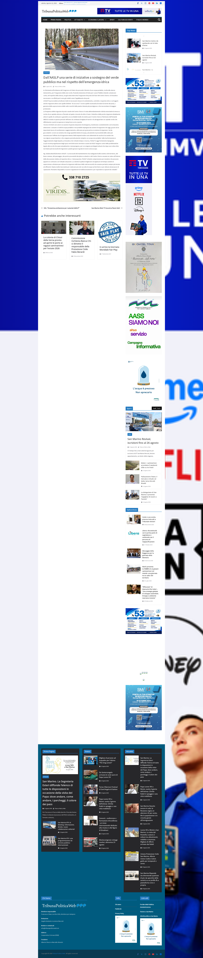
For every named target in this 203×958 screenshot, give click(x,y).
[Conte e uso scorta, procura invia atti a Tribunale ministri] (134, 521)
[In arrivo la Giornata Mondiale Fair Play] (109, 222)
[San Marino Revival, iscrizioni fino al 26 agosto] (134, 47)
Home (45, 20)
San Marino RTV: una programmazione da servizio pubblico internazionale (65, 841)
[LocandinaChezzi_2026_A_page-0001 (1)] (144, 243)
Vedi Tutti (156, 408)
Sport (112, 20)
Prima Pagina (56, 20)
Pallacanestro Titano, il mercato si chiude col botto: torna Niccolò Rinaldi (149, 480)
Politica (67, 20)
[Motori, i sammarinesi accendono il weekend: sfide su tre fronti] (132, 467)
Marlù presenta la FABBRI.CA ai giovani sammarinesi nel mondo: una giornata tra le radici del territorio (150, 572)
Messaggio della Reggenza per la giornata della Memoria (148, 554)
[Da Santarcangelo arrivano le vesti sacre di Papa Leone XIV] (90, 776)
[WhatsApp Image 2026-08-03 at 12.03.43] (144, 108)
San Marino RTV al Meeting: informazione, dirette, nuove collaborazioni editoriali (73, 4)
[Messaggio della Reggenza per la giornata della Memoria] (134, 556)
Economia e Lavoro (96, 20)
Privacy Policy (119, 913)
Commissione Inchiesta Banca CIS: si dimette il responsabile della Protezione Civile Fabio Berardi (81, 245)
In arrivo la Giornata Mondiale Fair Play (109, 248)
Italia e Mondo (142, 20)
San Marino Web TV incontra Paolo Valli (106, 208)
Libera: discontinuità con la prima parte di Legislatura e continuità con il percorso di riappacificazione (149, 536)
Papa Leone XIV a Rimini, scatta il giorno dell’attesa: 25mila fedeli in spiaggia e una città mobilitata (107, 804)
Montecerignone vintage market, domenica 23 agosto (108, 842)
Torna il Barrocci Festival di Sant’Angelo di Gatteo (108, 788)
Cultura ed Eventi (125, 20)
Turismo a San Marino (146, 912)
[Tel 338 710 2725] (81, 175)
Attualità (78, 20)
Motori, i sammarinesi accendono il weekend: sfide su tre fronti (149, 465)
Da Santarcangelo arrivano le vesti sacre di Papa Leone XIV (108, 774)
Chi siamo (118, 904)
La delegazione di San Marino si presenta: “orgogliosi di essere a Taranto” (149, 495)
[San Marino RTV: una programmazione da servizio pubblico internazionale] (49, 843)
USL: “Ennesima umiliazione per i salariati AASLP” (62, 208)
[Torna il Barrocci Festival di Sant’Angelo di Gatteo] (90, 790)
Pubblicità (118, 909)
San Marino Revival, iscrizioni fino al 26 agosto (149, 47)
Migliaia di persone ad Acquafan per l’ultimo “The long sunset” (107, 760)
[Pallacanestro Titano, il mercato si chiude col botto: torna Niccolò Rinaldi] (132, 481)
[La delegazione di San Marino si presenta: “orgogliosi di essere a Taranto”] (132, 497)
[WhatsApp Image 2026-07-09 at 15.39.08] (144, 359)
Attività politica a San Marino (149, 916)
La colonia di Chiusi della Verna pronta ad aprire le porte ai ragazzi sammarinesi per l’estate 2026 (53, 243)
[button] (84, 19)
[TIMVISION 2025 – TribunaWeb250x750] (139, 157)
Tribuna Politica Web (59, 86)
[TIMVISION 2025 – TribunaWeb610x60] (129, 9)
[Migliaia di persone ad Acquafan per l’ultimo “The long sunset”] (90, 762)
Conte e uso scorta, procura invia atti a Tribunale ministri (149, 519)
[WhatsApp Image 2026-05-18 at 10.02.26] (144, 297)
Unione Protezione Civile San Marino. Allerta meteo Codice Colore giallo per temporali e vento (149, 859)
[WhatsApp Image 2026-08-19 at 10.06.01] (144, 79)
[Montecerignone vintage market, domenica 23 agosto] (90, 844)
